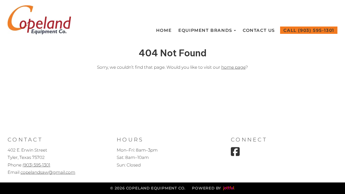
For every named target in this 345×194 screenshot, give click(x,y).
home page (233, 67)
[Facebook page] (235, 152)
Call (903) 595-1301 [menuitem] (308, 30)
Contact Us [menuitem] (259, 30)
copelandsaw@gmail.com (47, 172)
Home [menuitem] (163, 30)
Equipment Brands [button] (205, 30)
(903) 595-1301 (36, 164)
